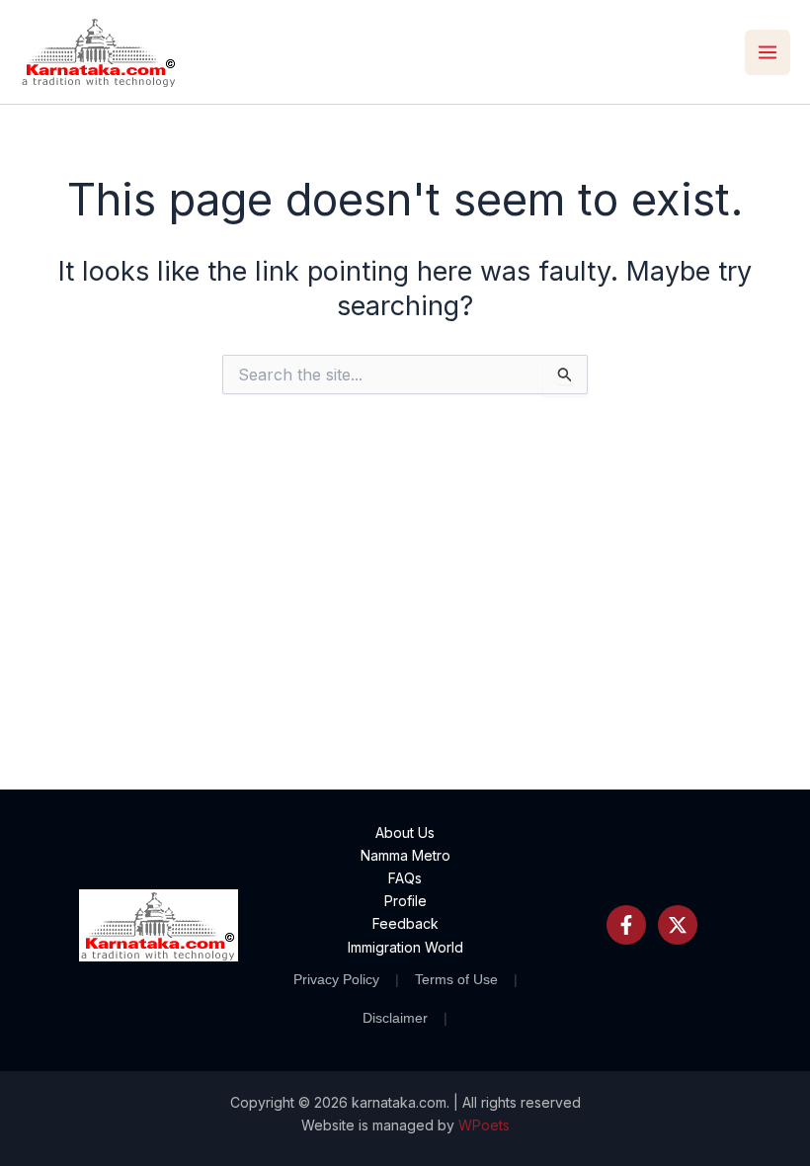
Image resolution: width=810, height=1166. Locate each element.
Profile (405, 900)
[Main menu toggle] (767, 52)
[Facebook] (626, 925)
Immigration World (405, 947)
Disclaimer (395, 1018)
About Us (405, 832)
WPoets (484, 1125)
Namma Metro (405, 855)
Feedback (405, 923)
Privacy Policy (336, 979)
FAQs (405, 878)
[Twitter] (677, 925)
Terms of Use (456, 979)
